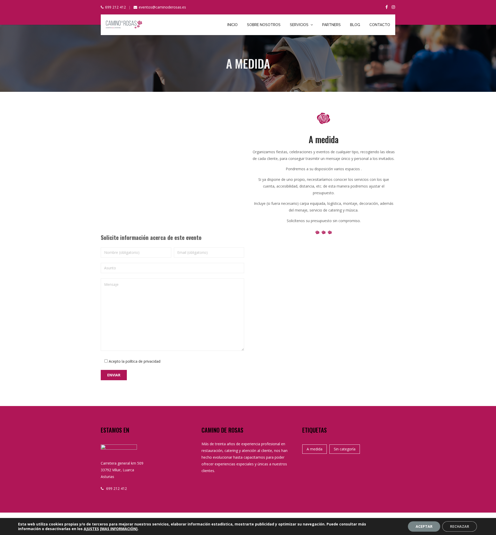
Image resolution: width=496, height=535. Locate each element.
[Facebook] (386, 7)
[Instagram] (393, 7)
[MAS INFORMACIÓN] (118, 528)
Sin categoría (344, 449)
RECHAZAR (459, 526)
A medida (314, 449)
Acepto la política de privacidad (134, 361)
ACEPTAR (424, 526)
